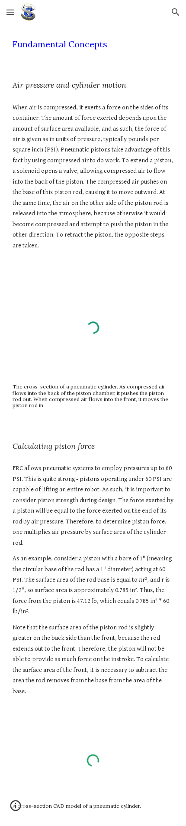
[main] (93, 44)
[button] (10, 12)
